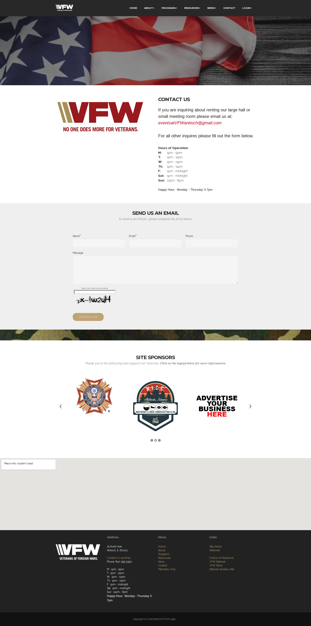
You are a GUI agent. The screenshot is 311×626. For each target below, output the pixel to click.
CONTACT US (88, 317)
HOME (133, 8)
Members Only (167, 569)
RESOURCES (191, 8)
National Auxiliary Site (221, 569)
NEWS (211, 8)
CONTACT (229, 8)
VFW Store (215, 565)
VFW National (217, 561)
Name (76, 235)
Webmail (214, 550)
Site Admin (215, 546)
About (161, 550)
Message (78, 252)
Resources (164, 557)
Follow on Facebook (221, 557)
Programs (164, 554)
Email (132, 235)
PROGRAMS (168, 8)
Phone (189, 236)
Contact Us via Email (118, 557)
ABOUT (148, 8)
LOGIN (246, 8)
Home (161, 546)
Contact (162, 565)
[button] (60, 406)
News (161, 561)
